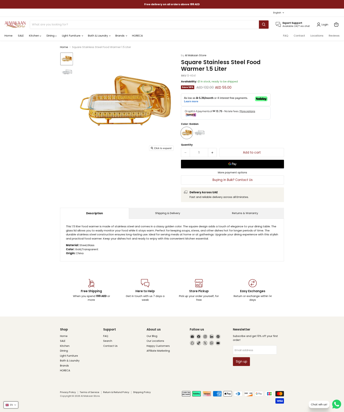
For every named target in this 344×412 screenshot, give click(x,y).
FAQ (285, 35)
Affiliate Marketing (158, 351)
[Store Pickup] (199, 290)
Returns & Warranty (245, 213)
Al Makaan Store (195, 55)
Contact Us (110, 346)
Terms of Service (89, 392)
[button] (67, 59)
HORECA (137, 35)
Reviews (334, 35)
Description (94, 213)
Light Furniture (71, 35)
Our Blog (152, 336)
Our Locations (155, 341)
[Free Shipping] (91, 290)
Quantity (187, 144)
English (277, 12)
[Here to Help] (145, 290)
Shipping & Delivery (167, 213)
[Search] (264, 24)
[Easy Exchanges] (253, 290)
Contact (299, 35)
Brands (120, 35)
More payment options (232, 172)
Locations (316, 35)
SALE (21, 35)
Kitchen (34, 35)
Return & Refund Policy (116, 392)
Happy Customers (158, 346)
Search (107, 341)
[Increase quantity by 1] (212, 152)
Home (8, 35)
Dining (51, 35)
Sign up (241, 361)
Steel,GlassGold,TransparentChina (172, 239)
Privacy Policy (68, 392)
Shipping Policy (142, 392)
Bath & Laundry (98, 35)
